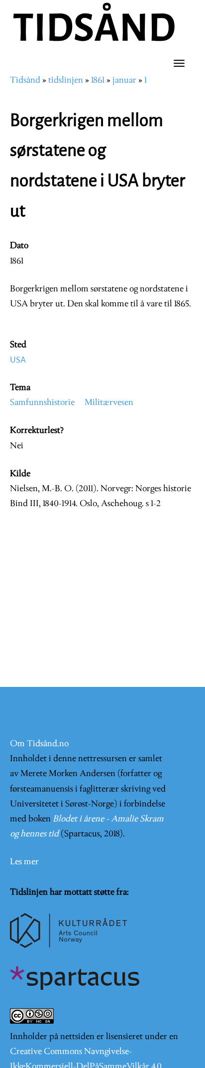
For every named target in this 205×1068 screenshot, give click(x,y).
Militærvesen (109, 402)
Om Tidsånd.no (39, 744)
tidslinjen (65, 80)
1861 (97, 80)
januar (124, 80)
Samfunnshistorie (42, 402)
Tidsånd (25, 80)
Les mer (24, 862)
